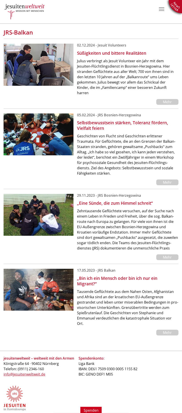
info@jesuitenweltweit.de (24, 374)
